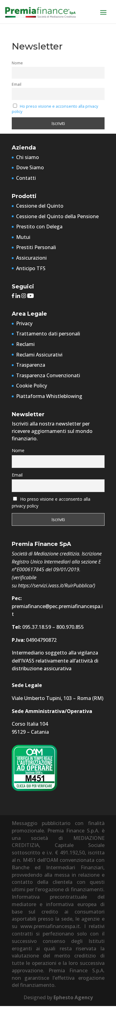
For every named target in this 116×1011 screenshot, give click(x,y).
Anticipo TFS (30, 268)
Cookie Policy (31, 385)
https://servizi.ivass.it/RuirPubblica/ (56, 585)
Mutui (23, 237)
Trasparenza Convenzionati (48, 375)
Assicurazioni (31, 257)
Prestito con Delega (39, 226)
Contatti (26, 178)
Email (16, 84)
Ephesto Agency (73, 997)
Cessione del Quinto (39, 205)
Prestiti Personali (36, 247)
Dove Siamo (30, 167)
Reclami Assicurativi (39, 354)
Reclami (25, 344)
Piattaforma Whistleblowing (49, 396)
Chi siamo (27, 157)
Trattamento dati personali (48, 333)
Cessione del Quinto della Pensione (57, 216)
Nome (17, 63)
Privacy (24, 323)
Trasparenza (30, 364)
